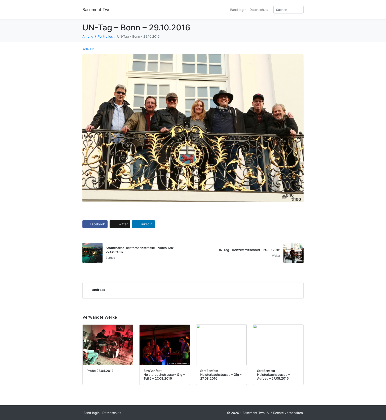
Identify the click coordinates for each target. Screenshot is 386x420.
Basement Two (96, 9)
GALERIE (90, 49)
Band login (238, 10)
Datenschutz (259, 10)
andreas (98, 290)
